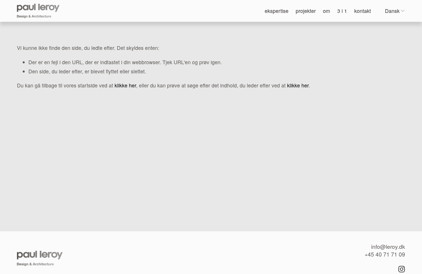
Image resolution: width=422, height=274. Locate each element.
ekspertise (277, 10)
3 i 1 (342, 10)
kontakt (362, 10)
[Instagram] (401, 269)
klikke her (125, 85)
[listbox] (395, 11)
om (326, 10)
